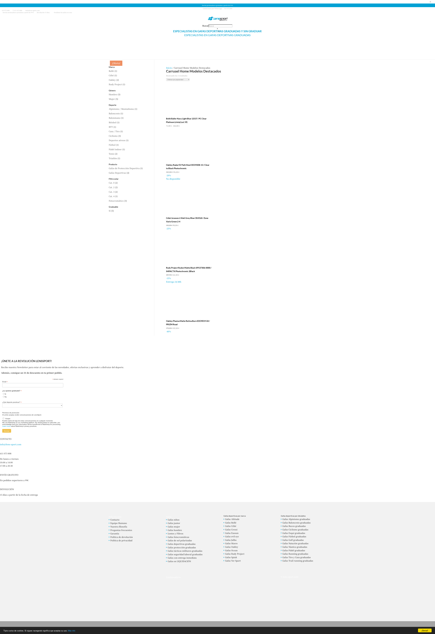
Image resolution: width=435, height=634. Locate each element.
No (6, 397)
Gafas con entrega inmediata (182, 557)
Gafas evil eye (232, 536)
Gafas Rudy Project (234, 553)
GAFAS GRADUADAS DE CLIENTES (177, 44)
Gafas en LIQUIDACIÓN (179, 561)
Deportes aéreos (117, 140)
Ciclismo (113, 135)
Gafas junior (174, 523)
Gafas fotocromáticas (178, 536)
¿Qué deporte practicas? (12, 402)
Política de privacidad (121, 540)
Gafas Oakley (231, 546)
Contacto (114, 519)
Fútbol (112, 144)
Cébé (111, 75)
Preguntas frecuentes (121, 530)
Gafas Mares (231, 543)
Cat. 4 (111, 196)
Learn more (6, 426)
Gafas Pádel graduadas (293, 550)
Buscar (205, 25)
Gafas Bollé (230, 522)
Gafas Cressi (231, 529)
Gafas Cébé (230, 525)
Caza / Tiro (114, 131)
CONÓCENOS (280, 44)
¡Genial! (425, 630)
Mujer (112, 98)
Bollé (111, 70)
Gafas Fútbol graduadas (294, 536)
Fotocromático (116, 200)
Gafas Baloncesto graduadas (296, 522)
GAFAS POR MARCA (246, 44)
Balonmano (114, 117)
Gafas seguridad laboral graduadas (185, 554)
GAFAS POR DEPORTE (223, 44)
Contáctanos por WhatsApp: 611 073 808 (217, 8)
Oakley (112, 79)
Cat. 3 (111, 191)
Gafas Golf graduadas (293, 539)
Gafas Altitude (232, 519)
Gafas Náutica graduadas (294, 546)
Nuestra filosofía (118, 526)
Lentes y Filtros (175, 533)
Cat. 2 (111, 187)
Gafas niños (173, 519)
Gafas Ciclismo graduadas (295, 529)
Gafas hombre (175, 530)
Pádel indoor (115, 149)
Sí (110, 210)
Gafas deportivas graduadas (182, 543)
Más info (71, 630)
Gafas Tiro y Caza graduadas (296, 557)
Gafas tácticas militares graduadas (185, 550)
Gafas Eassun (231, 533)
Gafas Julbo (231, 539)
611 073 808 (6, 10)
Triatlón (113, 158)
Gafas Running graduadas (295, 553)
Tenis (111, 153)
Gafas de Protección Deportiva (124, 168)
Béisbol (112, 122)
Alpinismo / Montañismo (121, 108)
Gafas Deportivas (117, 172)
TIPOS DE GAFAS (202, 44)
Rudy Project (115, 84)
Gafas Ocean (231, 550)
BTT (111, 126)
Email (5, 382)
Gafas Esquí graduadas (293, 533)
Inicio (169, 67)
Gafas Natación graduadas (295, 543)
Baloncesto (114, 113)
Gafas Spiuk (231, 557)
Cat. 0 (111, 182)
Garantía (114, 533)
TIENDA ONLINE (153, 44)
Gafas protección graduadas (182, 547)
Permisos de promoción (10, 413)
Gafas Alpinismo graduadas (296, 519)
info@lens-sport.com (10, 444)
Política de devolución (121, 536)
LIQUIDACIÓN (265, 44)
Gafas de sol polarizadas (180, 540)
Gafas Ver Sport (233, 560)
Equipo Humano (118, 523)
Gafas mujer (174, 526)
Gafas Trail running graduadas (297, 560)
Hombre (113, 94)
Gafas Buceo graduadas (294, 525)
